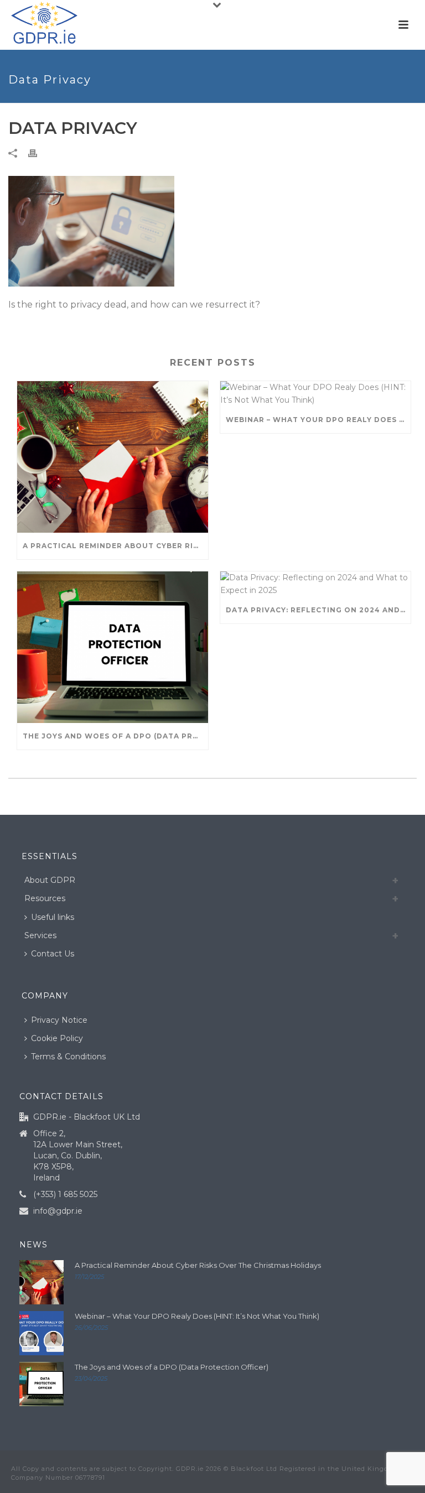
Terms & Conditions (68, 1057)
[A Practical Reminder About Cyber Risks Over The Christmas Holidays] (112, 457)
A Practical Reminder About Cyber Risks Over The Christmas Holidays (115, 546)
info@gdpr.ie (57, 1211)
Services (40, 935)
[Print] (38, 153)
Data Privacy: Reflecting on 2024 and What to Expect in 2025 (318, 610)
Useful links (52, 917)
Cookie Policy (57, 1038)
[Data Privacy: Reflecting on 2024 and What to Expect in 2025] (315, 584)
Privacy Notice (59, 1020)
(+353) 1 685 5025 (65, 1194)
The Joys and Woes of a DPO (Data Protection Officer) (115, 736)
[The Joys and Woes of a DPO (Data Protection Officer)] (112, 647)
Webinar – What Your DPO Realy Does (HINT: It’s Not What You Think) (318, 419)
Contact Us (52, 954)
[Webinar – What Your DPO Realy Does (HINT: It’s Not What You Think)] (315, 394)
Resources (44, 898)
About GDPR (49, 880)
